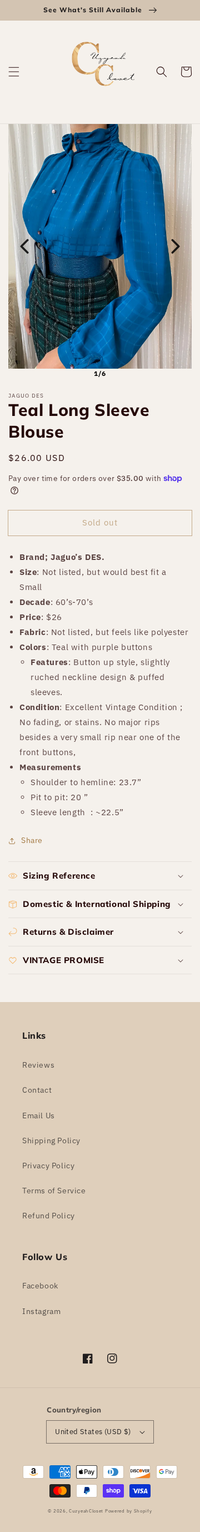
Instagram (41, 1311)
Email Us (38, 1115)
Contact (37, 1090)
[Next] (175, 246)
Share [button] (32, 840)
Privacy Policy (48, 1166)
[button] (14, 72)
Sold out (100, 522)
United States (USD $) (93, 1431)
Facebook (40, 1286)
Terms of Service (54, 1191)
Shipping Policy (51, 1141)
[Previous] (24, 246)
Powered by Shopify (128, 1511)
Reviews (38, 1065)
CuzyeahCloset (86, 1511)
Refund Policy (48, 1216)
